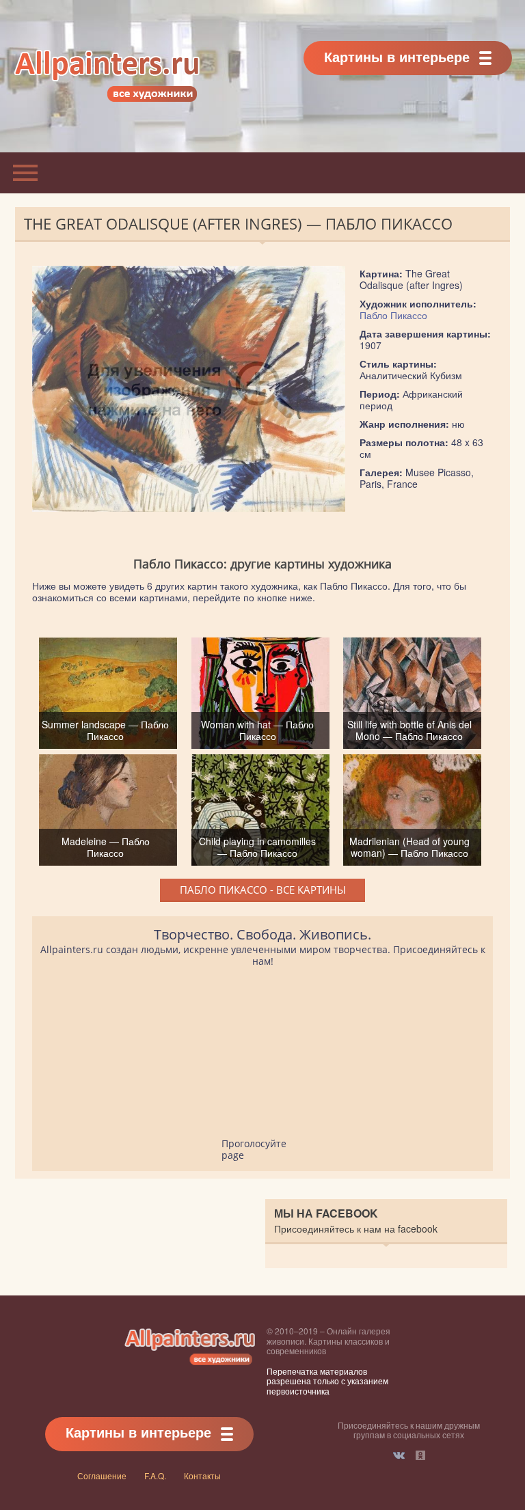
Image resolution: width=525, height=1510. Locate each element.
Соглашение (101, 1475)
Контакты (202, 1475)
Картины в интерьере (397, 56)
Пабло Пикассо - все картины (263, 889)
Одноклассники (420, 1455)
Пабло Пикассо (393, 315)
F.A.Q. (155, 1475)
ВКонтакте (399, 1455)
